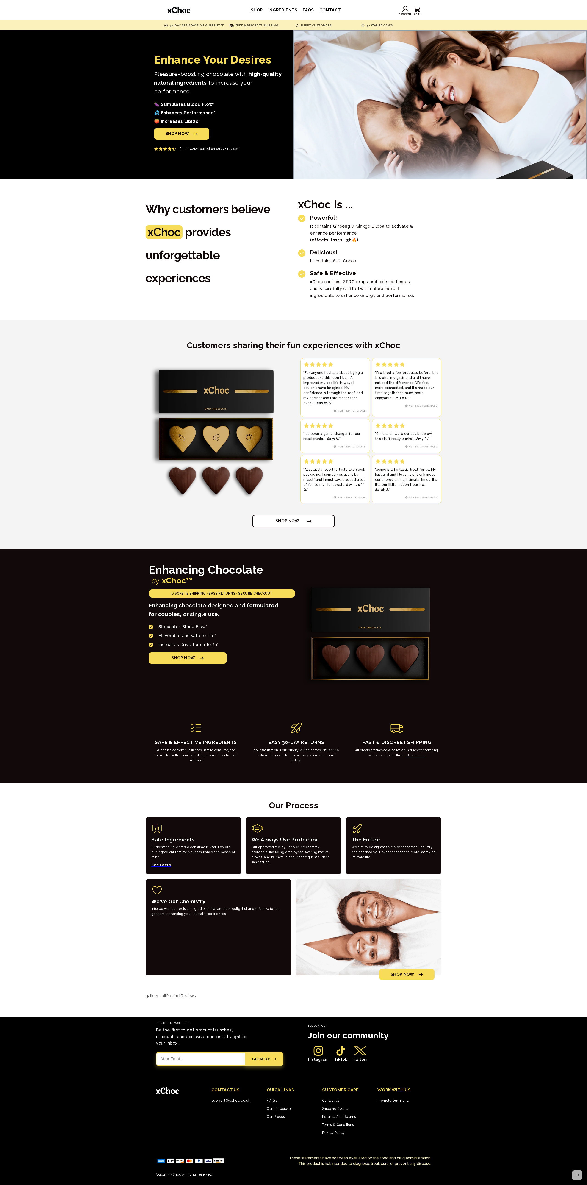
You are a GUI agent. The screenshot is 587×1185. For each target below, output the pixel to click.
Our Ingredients (279, 1108)
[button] (417, 10)
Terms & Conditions (338, 1124)
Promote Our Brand (393, 1100)
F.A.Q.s (272, 1100)
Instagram (318, 1059)
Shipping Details (335, 1108)
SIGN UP (261, 1059)
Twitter (360, 1059)
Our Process (277, 1116)
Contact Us (331, 1100)
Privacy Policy (333, 1133)
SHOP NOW (177, 133)
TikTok (340, 1059)
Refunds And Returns (339, 1116)
